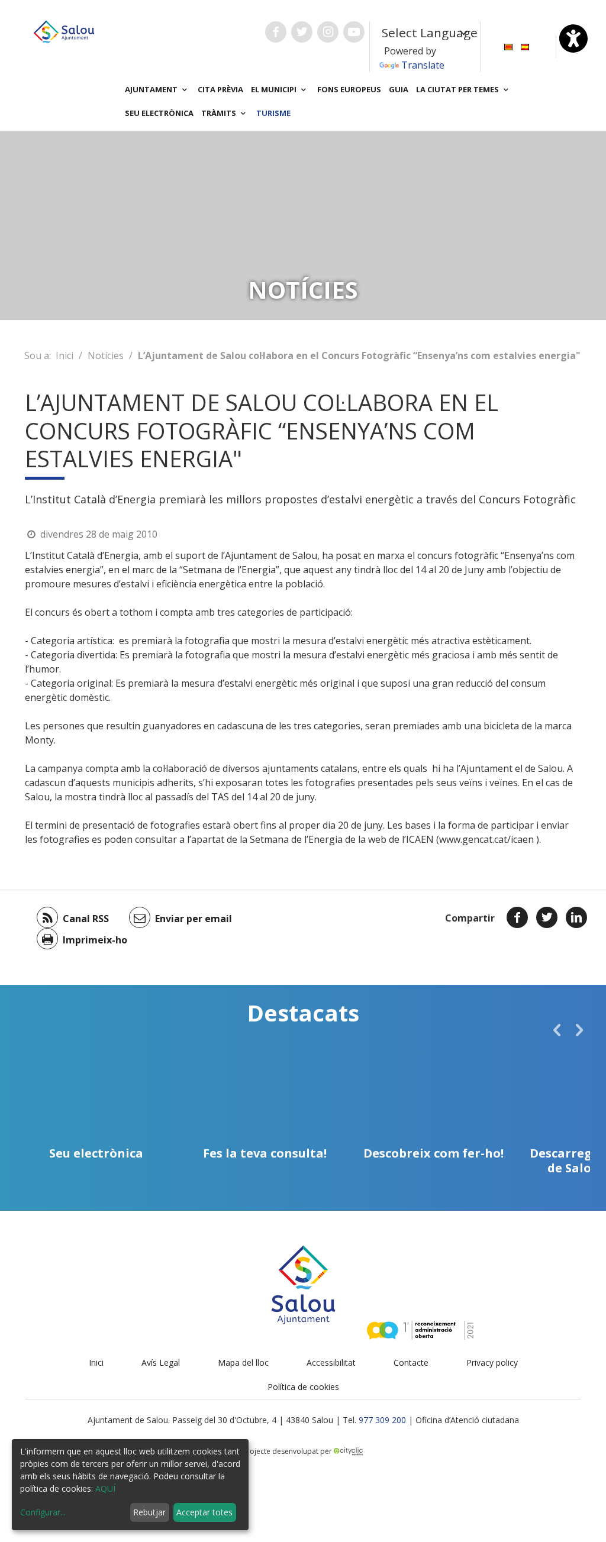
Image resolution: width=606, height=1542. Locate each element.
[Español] (525, 45)
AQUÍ (105, 1488)
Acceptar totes (204, 1512)
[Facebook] (517, 917)
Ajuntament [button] (152, 89)
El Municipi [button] (274, 89)
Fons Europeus (349, 89)
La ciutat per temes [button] (458, 89)
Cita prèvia (220, 89)
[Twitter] (546, 917)
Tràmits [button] (219, 113)
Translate (422, 65)
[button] (557, 1029)
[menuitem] (508, 46)
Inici (64, 355)
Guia (398, 89)
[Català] (508, 45)
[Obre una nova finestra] (275, 32)
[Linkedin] (576, 917)
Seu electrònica (159, 113)
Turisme (273, 113)
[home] (64, 30)
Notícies (106, 355)
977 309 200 (382, 1419)
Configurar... (43, 1512)
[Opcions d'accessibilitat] (573, 38)
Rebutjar (149, 1512)
